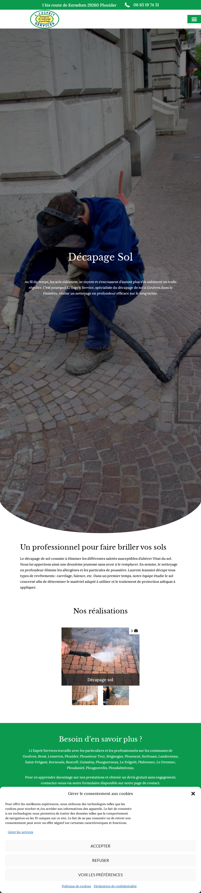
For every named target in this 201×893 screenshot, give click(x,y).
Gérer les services (20, 832)
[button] (193, 793)
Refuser (100, 860)
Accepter (100, 846)
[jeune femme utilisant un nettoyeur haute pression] (85, 695)
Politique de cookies (76, 886)
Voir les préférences (100, 874)
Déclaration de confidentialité (115, 886)
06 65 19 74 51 (146, 4)
